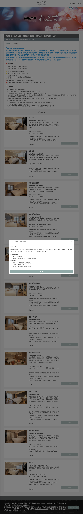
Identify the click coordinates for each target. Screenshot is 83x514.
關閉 (41, 271)
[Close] (72, 242)
